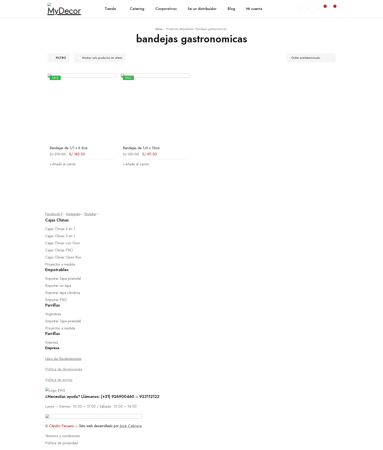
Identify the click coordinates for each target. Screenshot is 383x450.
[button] (63, 164)
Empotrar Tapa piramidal (63, 278)
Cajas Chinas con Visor (62, 243)
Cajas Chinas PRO (59, 250)
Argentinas (53, 314)
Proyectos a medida (60, 264)
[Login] (312, 9)
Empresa (51, 342)
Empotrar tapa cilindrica (62, 292)
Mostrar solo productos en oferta (102, 58)
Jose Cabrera (131, 425)
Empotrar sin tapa (58, 285)
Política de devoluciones (63, 369)
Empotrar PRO (56, 299)
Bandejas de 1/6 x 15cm (141, 148)
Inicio (159, 29)
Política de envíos (58, 379)
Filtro (61, 58)
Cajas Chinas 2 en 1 (60, 228)
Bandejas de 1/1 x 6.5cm (69, 148)
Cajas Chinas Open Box (63, 257)
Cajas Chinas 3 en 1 (60, 236)
